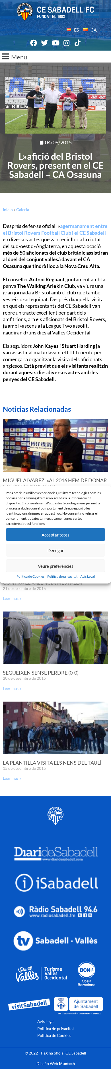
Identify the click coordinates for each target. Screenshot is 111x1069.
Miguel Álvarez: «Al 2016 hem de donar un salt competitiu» (55, 483)
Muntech (67, 1063)
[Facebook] (33, 43)
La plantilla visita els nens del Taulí (52, 763)
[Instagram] (66, 43)
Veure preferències (55, 565)
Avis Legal (87, 576)
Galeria (22, 209)
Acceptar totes (55, 534)
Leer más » (12, 598)
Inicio (8, 209)
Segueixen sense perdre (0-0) (41, 672)
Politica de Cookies (30, 576)
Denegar (56, 550)
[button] (55, 57)
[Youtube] (55, 43)
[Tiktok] (77, 43)
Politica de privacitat (62, 576)
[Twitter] (45, 43)
